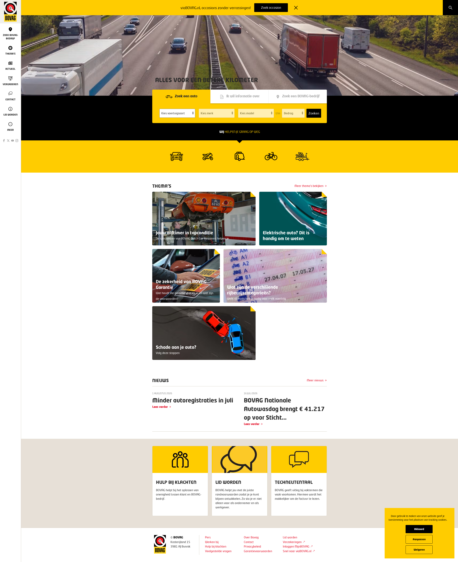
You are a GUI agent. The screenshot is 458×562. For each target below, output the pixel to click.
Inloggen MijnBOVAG (296, 546)
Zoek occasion (271, 7)
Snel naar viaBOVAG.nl (297, 551)
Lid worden (290, 537)
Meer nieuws (315, 380)
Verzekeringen (292, 542)
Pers (208, 537)
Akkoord (419, 529)
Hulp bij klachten (215, 546)
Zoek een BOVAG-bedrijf (301, 96)
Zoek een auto (186, 96)
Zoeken (313, 113)
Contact (249, 542)
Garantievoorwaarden (258, 551)
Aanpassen (419, 539)
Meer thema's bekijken (308, 185)
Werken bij (212, 542)
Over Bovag (251, 537)
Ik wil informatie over (243, 96)
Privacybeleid (252, 546)
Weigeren (419, 549)
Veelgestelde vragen (218, 551)
